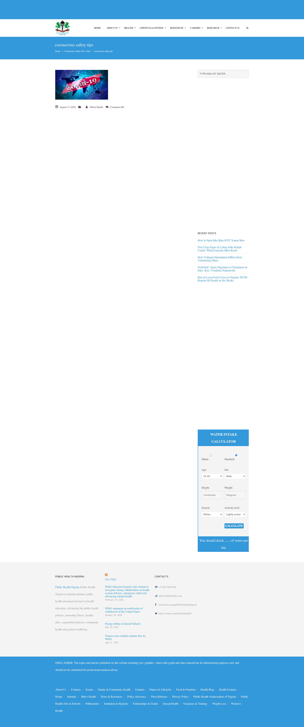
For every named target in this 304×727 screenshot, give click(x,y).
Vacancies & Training (195, 703)
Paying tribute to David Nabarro (123, 623)
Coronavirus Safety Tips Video (77, 51)
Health (128, 27)
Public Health (96, 107)
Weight (228, 487)
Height (205, 487)
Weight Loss (219, 703)
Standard (229, 459)
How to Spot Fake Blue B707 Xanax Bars (221, 240)
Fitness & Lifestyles (160, 689)
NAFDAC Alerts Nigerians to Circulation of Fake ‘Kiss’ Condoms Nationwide (222, 268)
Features (140, 689)
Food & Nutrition (186, 689)
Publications (92, 703)
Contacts (76, 689)
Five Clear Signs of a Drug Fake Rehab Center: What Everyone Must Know (219, 248)
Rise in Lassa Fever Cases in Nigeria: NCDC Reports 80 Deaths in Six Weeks (223, 278)
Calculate (234, 526)
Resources (176, 27)
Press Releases (159, 696)
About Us (112, 27)
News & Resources (111, 696)
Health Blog (207, 689)
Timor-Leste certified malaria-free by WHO (125, 637)
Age (204, 469)
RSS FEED (110, 579)
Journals (71, 696)
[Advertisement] (119, 9)
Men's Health (88, 696)
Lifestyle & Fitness (151, 27)
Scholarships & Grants (145, 703)
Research (213, 27)
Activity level (231, 507)
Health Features (227, 689)
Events (89, 689)
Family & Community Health (114, 689)
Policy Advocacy (136, 696)
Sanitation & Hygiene (116, 703)
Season (206, 507)
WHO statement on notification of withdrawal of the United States (124, 610)
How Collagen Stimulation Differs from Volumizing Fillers (220, 258)
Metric (206, 459)
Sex (226, 469)
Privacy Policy (180, 696)
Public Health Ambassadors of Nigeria (214, 696)
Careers (195, 27)
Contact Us (232, 27)
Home (97, 27)
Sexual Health (170, 703)
